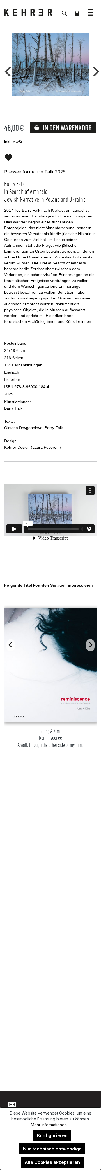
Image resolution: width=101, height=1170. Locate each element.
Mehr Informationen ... (50, 1124)
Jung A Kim (50, 738)
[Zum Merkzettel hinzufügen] (8, 156)
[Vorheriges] (7, 71)
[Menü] (90, 9)
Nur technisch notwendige (52, 1149)
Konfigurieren (52, 1135)
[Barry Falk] (50, 64)
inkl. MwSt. (13, 141)
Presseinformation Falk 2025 (34, 172)
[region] (50, 672)
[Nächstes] (94, 71)
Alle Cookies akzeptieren (52, 1162)
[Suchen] (64, 10)
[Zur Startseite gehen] (32, 12)
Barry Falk (13, 408)
